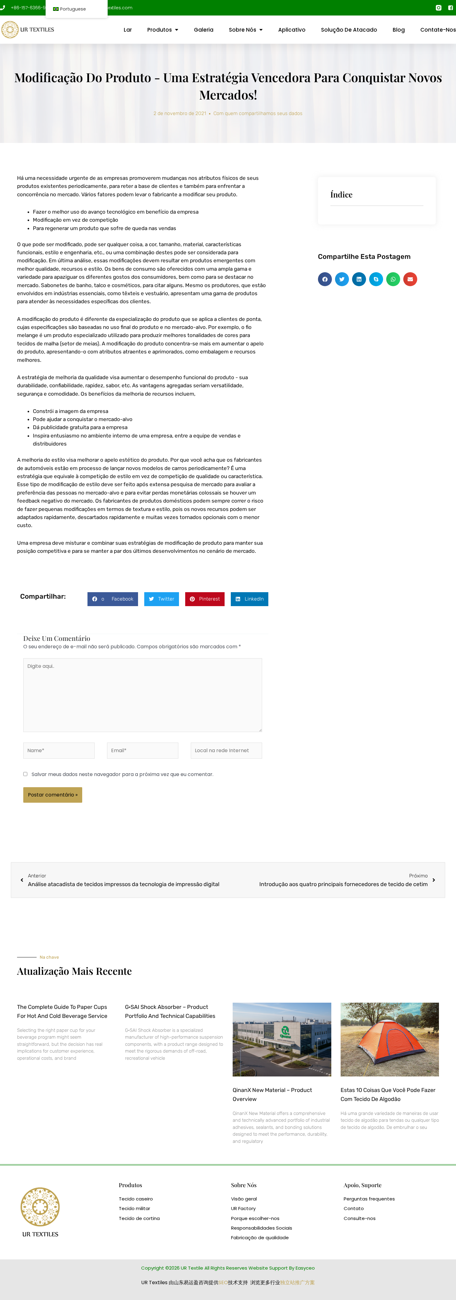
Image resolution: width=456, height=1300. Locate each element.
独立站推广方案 (297, 1282)
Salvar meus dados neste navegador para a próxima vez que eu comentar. (122, 774)
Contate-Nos (438, 29)
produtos (159, 29)
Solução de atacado (349, 29)
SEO (223, 1282)
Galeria (203, 29)
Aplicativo (292, 29)
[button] (112, 599)
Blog (399, 29)
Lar (128, 29)
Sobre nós (242, 29)
